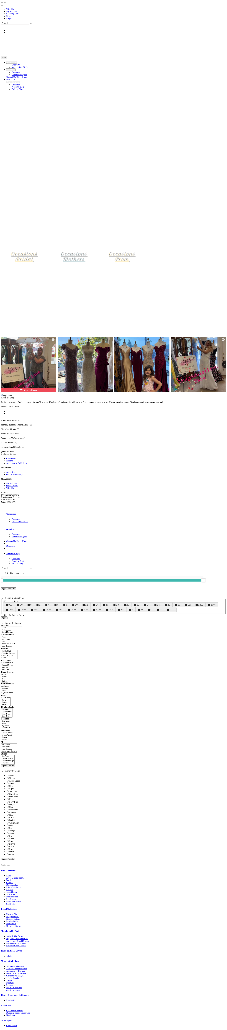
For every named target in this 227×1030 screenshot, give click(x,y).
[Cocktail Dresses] (11, 634)
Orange (12, 831)
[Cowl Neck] (7, 721)
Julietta (9, 956)
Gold (11, 841)
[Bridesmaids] (11, 630)
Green (11, 783)
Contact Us (11, 458)
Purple (11, 804)
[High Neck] (7, 726)
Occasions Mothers (74, 256)
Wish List (10, 9)
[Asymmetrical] (6, 712)
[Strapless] (7, 763)
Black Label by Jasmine (16, 973)
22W (35, 609)
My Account (11, 11)
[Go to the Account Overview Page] (2, 5)
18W (10, 609)
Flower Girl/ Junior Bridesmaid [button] (15, 995)
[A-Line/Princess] (7, 733)
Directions (10, 546)
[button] (11, 62)
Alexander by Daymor (15, 971)
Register (9, 16)
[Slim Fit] (7, 740)
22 (138, 604)
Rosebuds (10, 1000)
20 (127, 604)
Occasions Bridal (24, 256)
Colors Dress (11, 1025)
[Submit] (31, 23)
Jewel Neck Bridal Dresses (17, 941)
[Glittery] (4, 674)
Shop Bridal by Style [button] (10, 931)
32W (98, 609)
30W (85, 609)
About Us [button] (10, 529)
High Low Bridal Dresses (17, 938)
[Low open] (8, 669)
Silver (11, 852)
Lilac (11, 807)
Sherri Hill (10, 904)
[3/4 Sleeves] (9, 747)
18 (117, 604)
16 (107, 604)
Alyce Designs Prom (15, 878)
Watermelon (14, 823)
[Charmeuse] (5, 698)
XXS (110, 609)
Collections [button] (11, 514)
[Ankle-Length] (6, 709)
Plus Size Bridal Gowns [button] (11, 951)
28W (73, 609)
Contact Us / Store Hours (16, 541)
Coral (11, 833)
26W (60, 609)
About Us (10, 472)
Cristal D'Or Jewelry (14, 1010)
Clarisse (9, 882)
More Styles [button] (6, 1020)
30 (179, 604)
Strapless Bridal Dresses (16, 946)
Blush (8, 880)
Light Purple (14, 810)
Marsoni (9, 985)
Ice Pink (12, 812)
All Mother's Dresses (15, 966)
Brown (12, 844)
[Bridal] (11, 628)
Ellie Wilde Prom (13, 887)
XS (122, 609)
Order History (12, 486)
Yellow (12, 775)
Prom (8, 875)
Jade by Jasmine (13, 978)
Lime (11, 786)
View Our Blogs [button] (13, 553)
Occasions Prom (122, 256)
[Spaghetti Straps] (7, 761)
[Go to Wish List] (5, 2)
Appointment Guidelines (16, 463)
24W (48, 609)
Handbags (10, 1015)
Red (10, 828)
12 (86, 604)
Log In (9, 18)
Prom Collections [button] (8, 870)
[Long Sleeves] (9, 749)
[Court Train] (6, 716)
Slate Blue (13, 796)
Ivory (11, 836)
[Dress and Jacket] (8, 644)
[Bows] (7, 691)
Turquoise (13, 791)
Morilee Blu (11, 924)
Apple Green (14, 781)
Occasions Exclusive (15, 926)
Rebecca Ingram (13, 919)
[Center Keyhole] (9, 656)
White (11, 854)
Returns (9, 461)
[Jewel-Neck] (7, 728)
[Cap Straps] (7, 756)
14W (200, 604)
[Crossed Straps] (8, 665)
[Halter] (7, 723)
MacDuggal (11, 899)
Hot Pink (13, 817)
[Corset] (9, 658)
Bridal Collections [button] (9, 909)
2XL (172, 609)
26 (158, 604)
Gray (11, 849)
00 (21, 604)
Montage (10, 983)
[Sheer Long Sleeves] (9, 751)
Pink (11, 815)
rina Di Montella (13, 990)
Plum (11, 825)
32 (189, 604)
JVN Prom (10, 894)
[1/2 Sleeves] (9, 744)
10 (76, 604)
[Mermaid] (7, 737)
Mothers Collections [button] (10, 961)
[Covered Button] (8, 663)
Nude (11, 838)
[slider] (203, 580)
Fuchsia (12, 820)
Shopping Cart (12, 14)
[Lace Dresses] (8, 646)
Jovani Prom (11, 892)
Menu (4, 57)
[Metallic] (4, 677)
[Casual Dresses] (11, 632)
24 (148, 604)
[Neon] (4, 679)
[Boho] (8, 642)
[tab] (116, 514)
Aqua (11, 789)
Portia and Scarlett (13, 901)
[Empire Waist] (7, 735)
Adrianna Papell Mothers (16, 969)
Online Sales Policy (14, 474)
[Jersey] (5, 704)
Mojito (12, 778)
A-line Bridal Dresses (15, 936)
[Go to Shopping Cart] (2, 2)
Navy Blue (13, 802)
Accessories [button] (6, 1005)
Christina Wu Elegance (15, 976)
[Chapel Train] (6, 714)
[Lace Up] (8, 667)
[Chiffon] (5, 700)
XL (160, 609)
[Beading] (7, 688)
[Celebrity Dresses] (9, 653)
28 (168, 604)
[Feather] (5, 702)
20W (23, 609)
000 (10, 604)
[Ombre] (4, 681)
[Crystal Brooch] (7, 693)
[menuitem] (116, 9)
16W (213, 604)
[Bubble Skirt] (9, 651)
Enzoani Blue (12, 914)
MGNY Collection (14, 987)
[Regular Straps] (7, 758)
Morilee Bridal (12, 921)
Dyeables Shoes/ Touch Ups (18, 1013)
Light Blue (13, 794)
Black (11, 846)
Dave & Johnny (12, 885)
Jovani (9, 980)
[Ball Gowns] (8, 639)
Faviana (9, 890)
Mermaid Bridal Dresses (16, 943)
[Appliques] (7, 686)
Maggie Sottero (12, 916)
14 (97, 604)
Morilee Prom (12, 897)
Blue (11, 799)
